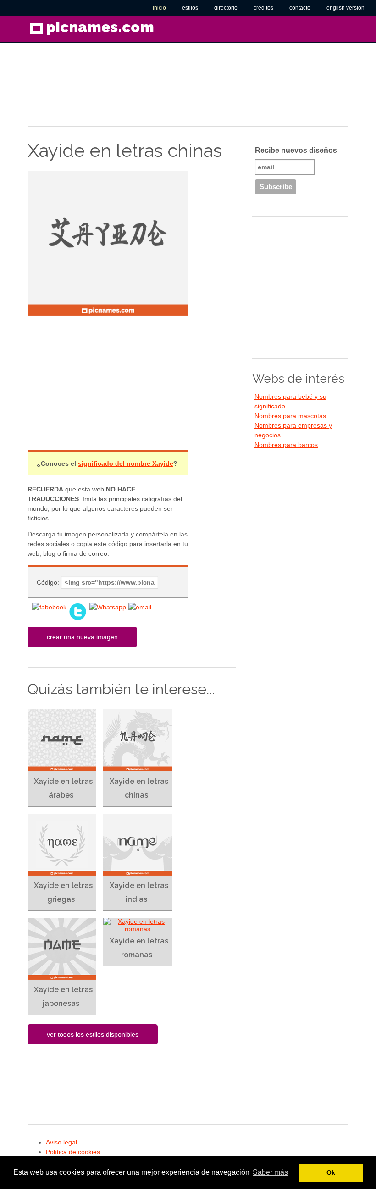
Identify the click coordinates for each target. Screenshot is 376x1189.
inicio (159, 8)
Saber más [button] (270, 1172)
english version (345, 8)
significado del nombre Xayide (125, 463)
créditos (263, 8)
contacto (299, 8)
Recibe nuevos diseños (296, 150)
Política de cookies (73, 1152)
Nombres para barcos (286, 444)
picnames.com (100, 26)
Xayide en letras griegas (63, 892)
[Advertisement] (101, 89)
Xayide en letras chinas (139, 788)
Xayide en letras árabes (63, 788)
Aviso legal (61, 1142)
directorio (226, 8)
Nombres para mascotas (290, 415)
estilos (190, 8)
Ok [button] (330, 1172)
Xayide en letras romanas (139, 948)
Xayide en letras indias (139, 892)
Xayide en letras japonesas (63, 996)
